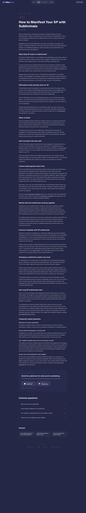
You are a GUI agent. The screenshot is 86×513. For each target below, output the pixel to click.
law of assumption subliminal (32, 194)
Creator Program (55, 447)
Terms (38, 447)
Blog (39, 2)
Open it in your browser (27, 388)
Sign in (34, 388)
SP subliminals (61, 111)
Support (45, 447)
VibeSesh (21, 13)
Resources (44, 2)
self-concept (62, 148)
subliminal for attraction (47, 196)
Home (34, 2)
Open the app (80, 2)
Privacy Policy (29, 447)
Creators (51, 2)
